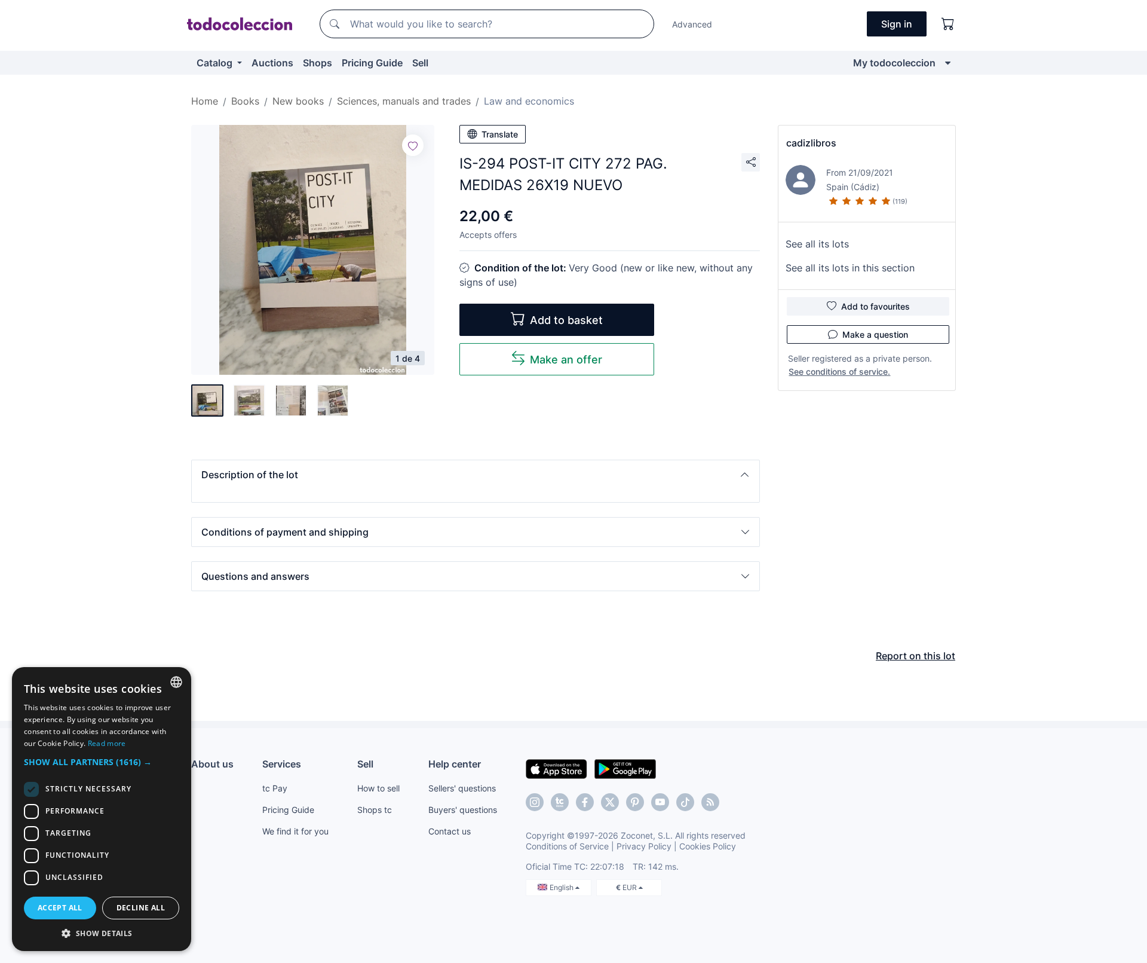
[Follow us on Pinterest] (635, 802)
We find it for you (295, 831)
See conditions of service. (839, 371)
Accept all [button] (60, 908)
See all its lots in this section (850, 268)
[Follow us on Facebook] (585, 802)
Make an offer (566, 359)
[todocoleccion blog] (710, 802)
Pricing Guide (372, 63)
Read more (107, 743)
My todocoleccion (894, 63)
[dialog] (101, 809)
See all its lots (817, 244)
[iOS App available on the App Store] (556, 768)
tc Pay (274, 788)
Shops (317, 63)
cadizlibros (811, 143)
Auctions (272, 63)
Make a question (875, 334)
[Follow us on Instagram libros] (560, 802)
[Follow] (413, 145)
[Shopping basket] (948, 24)
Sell (420, 63)
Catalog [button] (216, 63)
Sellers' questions (462, 788)
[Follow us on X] (610, 802)
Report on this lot (915, 656)
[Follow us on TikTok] (685, 802)
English (562, 887)
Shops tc (374, 810)
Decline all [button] (140, 908)
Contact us (449, 831)
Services (281, 764)
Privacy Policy (644, 846)
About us (212, 764)
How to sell (378, 788)
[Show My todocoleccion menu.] (947, 63)
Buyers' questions (462, 810)
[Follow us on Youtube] (660, 802)
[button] (475, 474)
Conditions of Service (567, 846)
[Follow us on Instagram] (535, 802)
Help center (454, 764)
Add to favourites (875, 306)
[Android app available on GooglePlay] (625, 768)
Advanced (692, 24)
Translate (500, 134)
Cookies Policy (707, 846)
